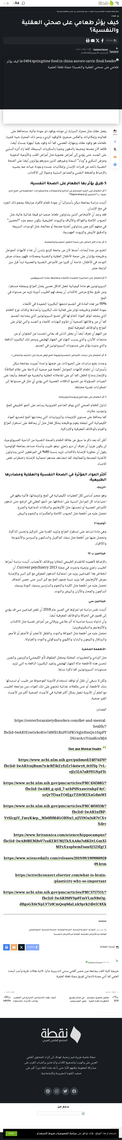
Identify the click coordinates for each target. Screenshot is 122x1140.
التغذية (91, 930)
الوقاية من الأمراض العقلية (93, 934)
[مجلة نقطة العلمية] (105, 3)
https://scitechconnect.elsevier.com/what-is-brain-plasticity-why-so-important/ (60, 878)
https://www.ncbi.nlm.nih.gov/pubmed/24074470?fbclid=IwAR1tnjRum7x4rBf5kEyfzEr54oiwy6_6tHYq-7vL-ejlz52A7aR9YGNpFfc (55, 766)
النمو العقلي (35, 930)
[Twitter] (65, 1091)
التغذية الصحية (80, 930)
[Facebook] (74, 1091)
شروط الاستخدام (45, 1133)
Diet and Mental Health (84, 749)
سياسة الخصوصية (67, 1133)
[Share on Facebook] (102, 40)
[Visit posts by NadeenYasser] (115, 963)
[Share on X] (97, 40)
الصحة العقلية (65, 930)
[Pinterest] (48, 1091)
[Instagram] (57, 1091)
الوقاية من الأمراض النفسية (67, 934)
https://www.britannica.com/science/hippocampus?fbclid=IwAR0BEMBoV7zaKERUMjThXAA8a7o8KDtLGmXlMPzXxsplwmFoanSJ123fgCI (54, 841)
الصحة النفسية (49, 930)
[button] (11, 1133)
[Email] (92, 40)
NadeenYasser (100, 49)
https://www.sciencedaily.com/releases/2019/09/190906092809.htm (55, 861)
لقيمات (113, 16)
